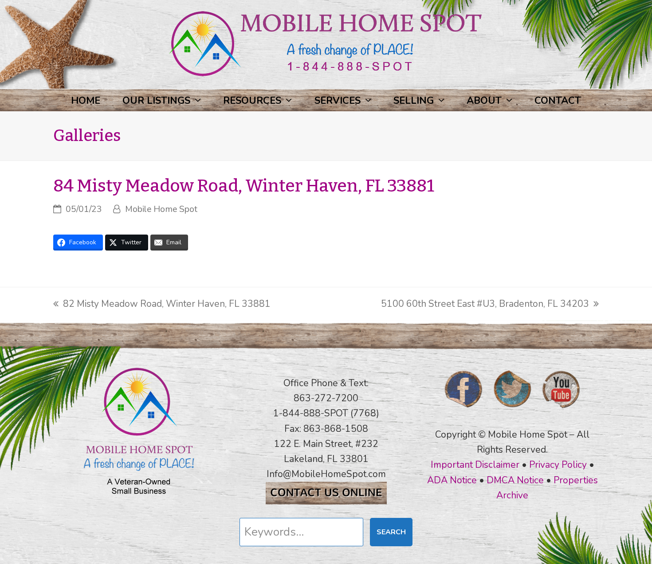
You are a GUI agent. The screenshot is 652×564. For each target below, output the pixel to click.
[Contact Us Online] (326, 501)
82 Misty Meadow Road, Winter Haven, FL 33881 (162, 304)
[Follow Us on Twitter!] (512, 410)
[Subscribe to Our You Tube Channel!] (561, 410)
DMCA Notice (515, 480)
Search (391, 532)
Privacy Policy (558, 464)
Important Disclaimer (475, 464)
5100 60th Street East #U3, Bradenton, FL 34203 (485, 304)
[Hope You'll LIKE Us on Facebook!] (463, 410)
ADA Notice (452, 480)
